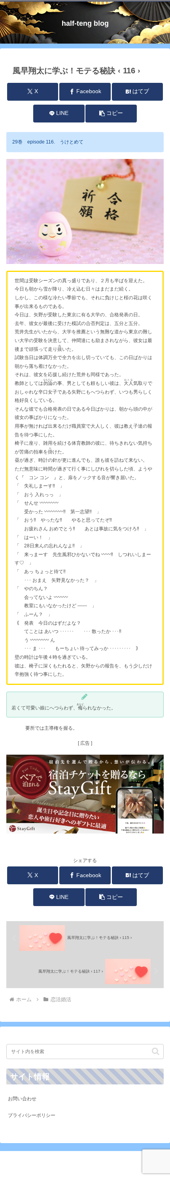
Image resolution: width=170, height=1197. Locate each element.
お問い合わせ (22, 1098)
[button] (110, 113)
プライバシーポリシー (31, 1115)
